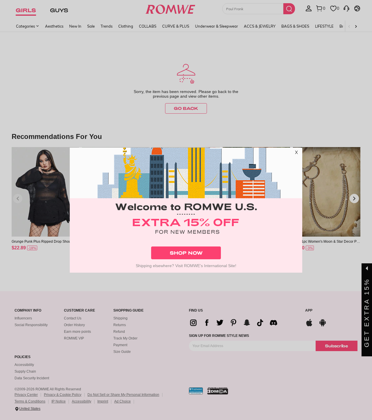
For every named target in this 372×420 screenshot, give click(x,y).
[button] (296, 153)
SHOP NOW (186, 252)
